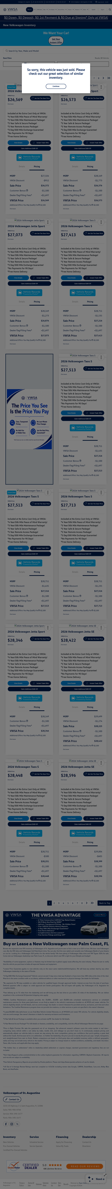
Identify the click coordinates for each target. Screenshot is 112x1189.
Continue (56, 86)
